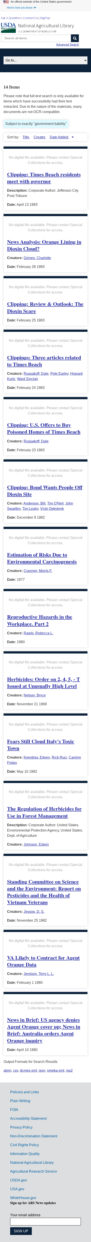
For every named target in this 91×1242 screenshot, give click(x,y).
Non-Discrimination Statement (33, 1136)
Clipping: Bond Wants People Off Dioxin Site (44, 490)
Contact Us (30, 18)
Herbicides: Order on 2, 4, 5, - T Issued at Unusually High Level (43, 682)
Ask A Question (11, 18)
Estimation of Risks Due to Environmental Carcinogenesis (42, 558)
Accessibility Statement (28, 1118)
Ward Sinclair (27, 379)
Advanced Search (67, 44)
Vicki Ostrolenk (52, 509)
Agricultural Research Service (33, 1171)
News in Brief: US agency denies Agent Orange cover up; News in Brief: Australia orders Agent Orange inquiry (43, 1030)
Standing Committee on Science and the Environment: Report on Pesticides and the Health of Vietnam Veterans (44, 892)
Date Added (59, 137)
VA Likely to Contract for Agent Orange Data (43, 961)
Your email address (25, 1215)
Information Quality (25, 1154)
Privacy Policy (21, 1127)
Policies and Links (24, 1092)
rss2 (69, 1070)
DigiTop (45, 18)
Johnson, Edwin (36, 844)
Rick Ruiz (59, 757)
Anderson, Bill (34, 503)
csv (15, 1070)
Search (75, 38)
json (42, 1070)
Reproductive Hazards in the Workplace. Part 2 (39, 620)
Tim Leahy (30, 509)
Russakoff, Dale (36, 373)
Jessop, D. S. (34, 911)
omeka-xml (55, 1070)
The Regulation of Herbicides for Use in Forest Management (44, 812)
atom (7, 1070)
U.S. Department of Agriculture (37, 31)
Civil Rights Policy (24, 1145)
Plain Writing (20, 1101)
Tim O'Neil (55, 503)
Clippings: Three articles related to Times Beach (44, 360)
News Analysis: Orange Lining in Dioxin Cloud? (44, 245)
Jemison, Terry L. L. (39, 974)
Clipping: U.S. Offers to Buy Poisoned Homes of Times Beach (43, 428)
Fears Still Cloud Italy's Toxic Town (40, 744)
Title (26, 137)
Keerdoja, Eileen (37, 757)
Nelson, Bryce (35, 695)
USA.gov (17, 1189)
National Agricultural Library (46, 25)
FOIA (14, 1110)
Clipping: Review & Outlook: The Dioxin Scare (45, 307)
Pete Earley (59, 373)
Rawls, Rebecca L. (38, 633)
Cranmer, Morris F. (38, 571)
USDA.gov (18, 1180)
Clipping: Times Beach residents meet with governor (44, 177)
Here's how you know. (20, 7)
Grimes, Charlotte (37, 258)
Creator (40, 137)
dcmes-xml (28, 1070)
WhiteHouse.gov (23, 1198)
